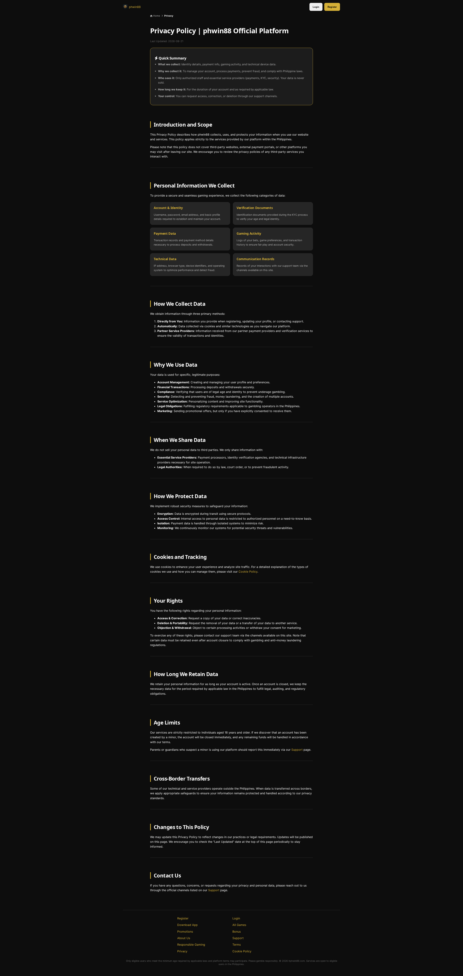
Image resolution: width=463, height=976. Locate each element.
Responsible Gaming (191, 944)
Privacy (182, 951)
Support (297, 749)
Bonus (236, 931)
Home (156, 15)
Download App (187, 925)
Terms (236, 944)
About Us (183, 938)
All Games (239, 925)
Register (332, 7)
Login (316, 7)
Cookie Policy (248, 572)
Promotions (185, 931)
